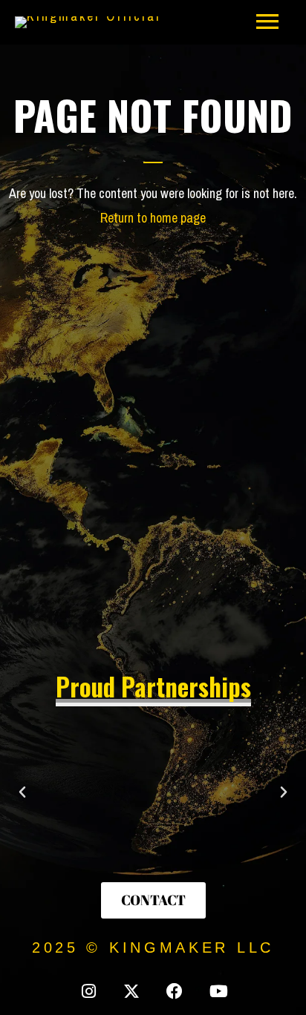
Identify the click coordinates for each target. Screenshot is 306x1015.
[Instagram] (88, 991)
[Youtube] (217, 991)
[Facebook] (174, 991)
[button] (22, 792)
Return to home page (153, 217)
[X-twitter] (131, 991)
